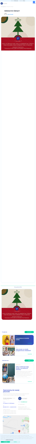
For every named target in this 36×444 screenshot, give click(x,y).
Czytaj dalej (30, 343)
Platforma (14, 0)
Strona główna (3, 6)
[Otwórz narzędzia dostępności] (34, 2)
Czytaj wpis (30, 381)
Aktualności (22, 0)
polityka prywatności (9, 439)
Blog (29, 360)
